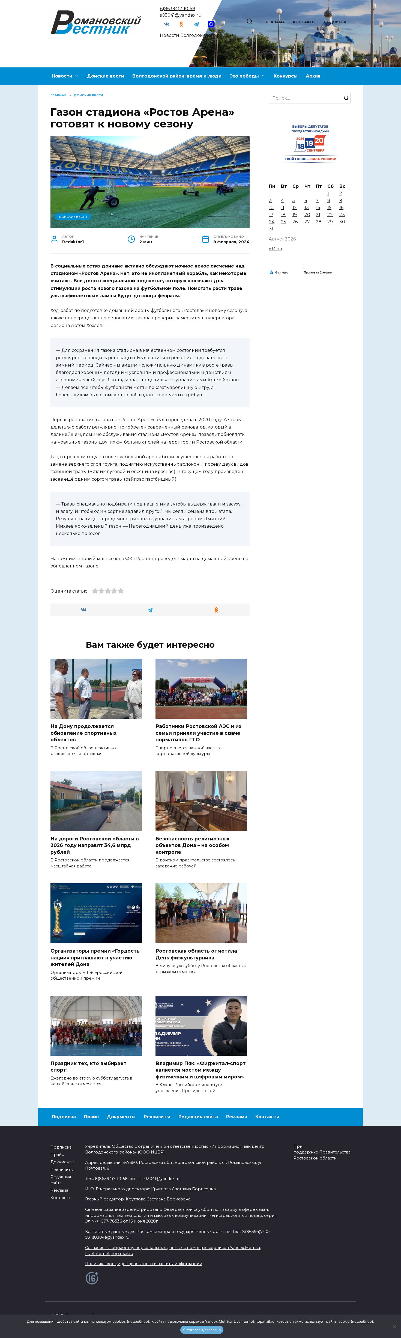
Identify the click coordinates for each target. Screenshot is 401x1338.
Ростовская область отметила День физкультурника (196, 954)
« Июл (275, 248)
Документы (121, 1116)
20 (307, 214)
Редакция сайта (198, 1116)
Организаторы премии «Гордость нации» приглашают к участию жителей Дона (95, 957)
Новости (62, 76)
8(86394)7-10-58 (177, 8)
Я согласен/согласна (202, 1330)
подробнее (138, 1321)
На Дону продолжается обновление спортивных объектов (83, 732)
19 (294, 214)
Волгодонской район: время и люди (177, 76)
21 (318, 214)
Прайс (91, 1116)
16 (341, 207)
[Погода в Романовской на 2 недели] (318, 272)
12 (294, 207)
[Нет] (394, 1326)
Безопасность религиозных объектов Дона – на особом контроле (192, 845)
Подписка (335, 22)
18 (283, 214)
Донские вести (105, 76)
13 (306, 207)
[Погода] (279, 272)
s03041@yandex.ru (181, 15)
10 (271, 207)
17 (271, 214)
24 (271, 221)
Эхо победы (244, 76)
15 (329, 207)
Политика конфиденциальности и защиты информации (143, 1263)
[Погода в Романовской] (301, 268)
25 (283, 221)
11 (282, 207)
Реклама (275, 22)
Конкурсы (286, 76)
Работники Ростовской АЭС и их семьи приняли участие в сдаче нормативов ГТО (198, 732)
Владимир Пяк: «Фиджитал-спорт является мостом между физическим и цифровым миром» (200, 1070)
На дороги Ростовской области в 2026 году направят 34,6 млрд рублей (94, 845)
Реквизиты (157, 1116)
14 (318, 207)
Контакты (304, 22)
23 (342, 214)
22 (330, 214)
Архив (313, 76)
